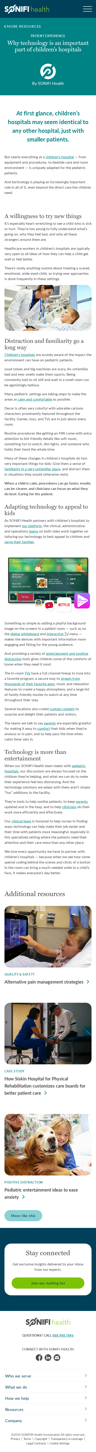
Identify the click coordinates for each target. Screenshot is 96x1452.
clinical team (21, 821)
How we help (17, 1398)
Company (13, 1420)
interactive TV (58, 633)
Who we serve (18, 1376)
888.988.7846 (62, 1335)
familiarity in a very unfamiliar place (32, 468)
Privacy (15, 1439)
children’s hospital (60, 156)
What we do (16, 1387)
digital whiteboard (24, 633)
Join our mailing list (48, 1283)
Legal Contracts (36, 1443)
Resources (14, 1409)
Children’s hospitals (19, 354)
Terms (27, 1439)
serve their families (19, 541)
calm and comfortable (35, 399)
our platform (32, 525)
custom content (62, 708)
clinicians (69, 806)
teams (33, 531)
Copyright (41, 1439)
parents (50, 723)
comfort (43, 728)
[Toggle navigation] (87, 8)
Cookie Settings (60, 1443)
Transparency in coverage (67, 1439)
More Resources (24, 26)
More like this (23, 1215)
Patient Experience (48, 36)
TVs (27, 673)
